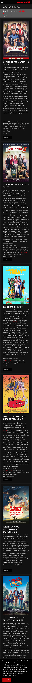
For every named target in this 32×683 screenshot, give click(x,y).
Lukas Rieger (18, 472)
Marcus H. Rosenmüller (12, 358)
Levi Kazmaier (25, 472)
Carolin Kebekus (16, 470)
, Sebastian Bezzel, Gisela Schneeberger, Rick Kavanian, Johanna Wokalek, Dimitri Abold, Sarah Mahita (14, 362)
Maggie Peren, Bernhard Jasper (14, 121)
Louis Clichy (10, 562)
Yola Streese (6, 474)
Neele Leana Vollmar (12, 468)
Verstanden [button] (7, 680)
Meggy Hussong (13, 474)
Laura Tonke (11, 472)
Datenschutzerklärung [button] (9, 675)
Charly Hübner (18, 565)
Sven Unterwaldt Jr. (11, 245)
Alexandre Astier (17, 562)
